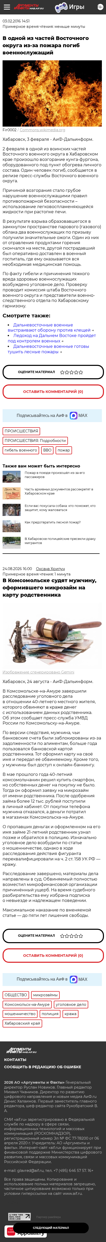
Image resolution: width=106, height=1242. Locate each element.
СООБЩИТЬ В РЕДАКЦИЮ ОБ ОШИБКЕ (42, 1067)
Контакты (15, 1059)
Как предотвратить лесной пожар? (53, 522)
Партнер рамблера (48, 1217)
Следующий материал (51, 1228)
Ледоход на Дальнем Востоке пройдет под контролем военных (52, 338)
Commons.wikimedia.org (42, 130)
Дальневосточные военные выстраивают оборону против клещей (49, 328)
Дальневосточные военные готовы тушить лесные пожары (48, 349)
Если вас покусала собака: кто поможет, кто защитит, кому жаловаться (60, 508)
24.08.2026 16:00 (17, 568)
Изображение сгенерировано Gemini (38, 672)
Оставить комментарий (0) (53, 391)
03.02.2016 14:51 (16, 21)
